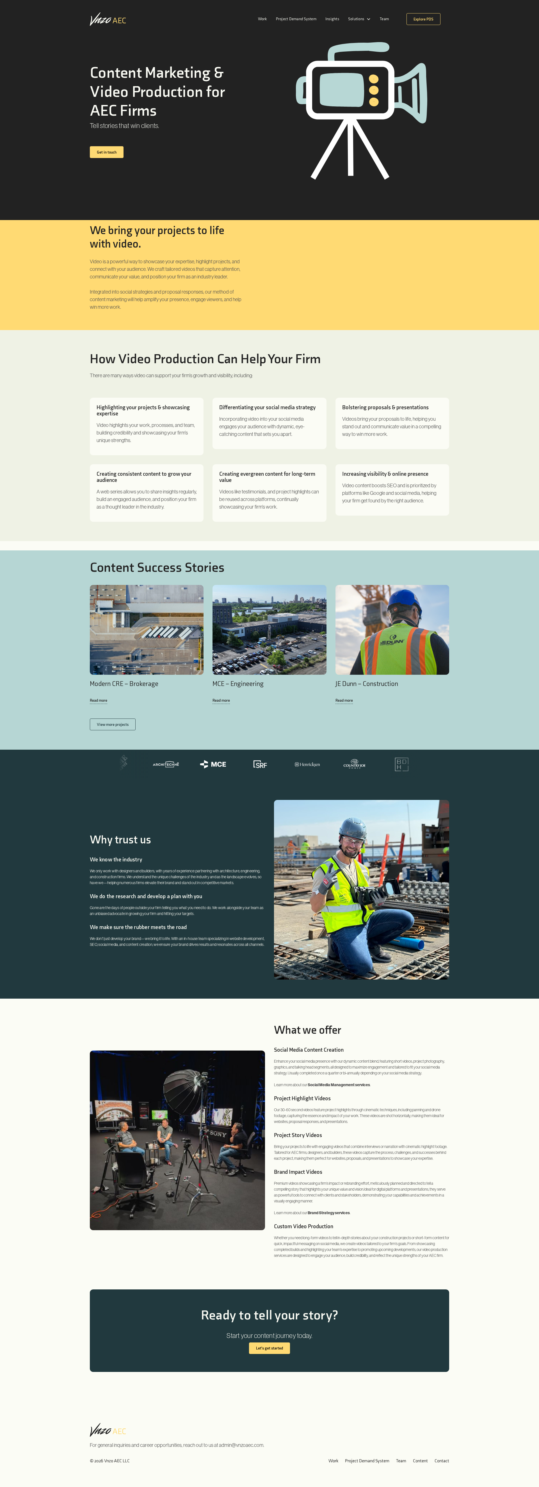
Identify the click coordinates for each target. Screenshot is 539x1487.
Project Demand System (296, 19)
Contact (442, 1461)
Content (420, 1461)
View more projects (113, 724)
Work (262, 19)
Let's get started (269, 1348)
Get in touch (107, 152)
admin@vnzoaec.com (241, 1445)
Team (384, 19)
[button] (359, 19)
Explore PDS (423, 19)
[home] (108, 19)
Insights (332, 19)
